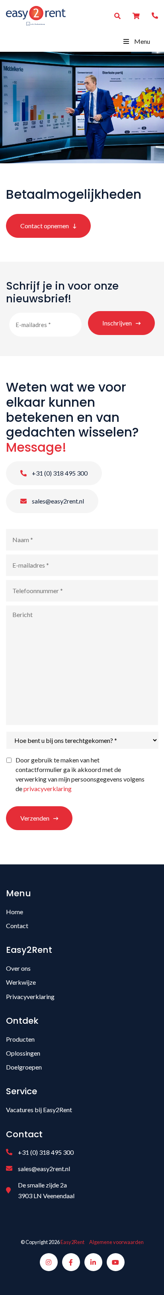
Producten (20, 1039)
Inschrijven (117, 323)
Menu (142, 41)
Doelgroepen (24, 1067)
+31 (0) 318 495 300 (59, 473)
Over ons (18, 968)
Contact (17, 925)
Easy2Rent (72, 1242)
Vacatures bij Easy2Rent (39, 1109)
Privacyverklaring (30, 996)
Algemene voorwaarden (116, 1242)
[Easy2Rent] (36, 15)
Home (14, 911)
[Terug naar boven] (148, 1279)
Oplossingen (23, 1053)
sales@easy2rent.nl (57, 501)
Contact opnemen (44, 225)
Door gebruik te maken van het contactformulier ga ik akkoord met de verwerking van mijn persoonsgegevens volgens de (80, 774)
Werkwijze (21, 982)
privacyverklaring (47, 788)
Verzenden (34, 818)
